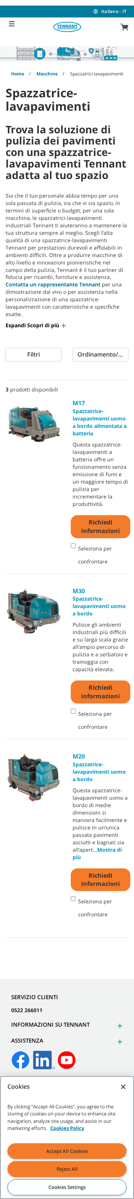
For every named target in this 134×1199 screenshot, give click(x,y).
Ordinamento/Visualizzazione (102, 354)
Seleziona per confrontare (95, 555)
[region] (67, 1137)
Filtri (33, 354)
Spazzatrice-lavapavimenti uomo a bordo (99, 602)
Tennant (89, 284)
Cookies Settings (67, 1187)
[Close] (123, 1087)
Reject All (67, 1169)
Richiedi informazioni (100, 526)
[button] (36, 325)
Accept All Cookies (67, 1151)
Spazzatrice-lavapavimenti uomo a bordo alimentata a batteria (100, 418)
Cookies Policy (67, 1128)
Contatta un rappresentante (42, 284)
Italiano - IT (114, 11)
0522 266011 (26, 1010)
